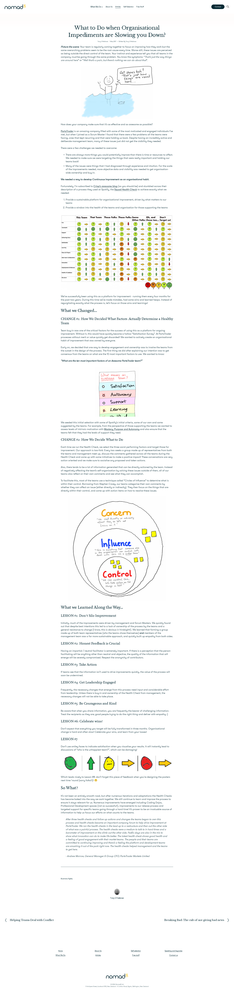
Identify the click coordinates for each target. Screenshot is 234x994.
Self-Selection (128, 6)
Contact (218, 6)
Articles (118, 6)
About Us (109, 6)
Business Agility (67, 879)
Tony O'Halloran (103, 41)
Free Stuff (140, 6)
